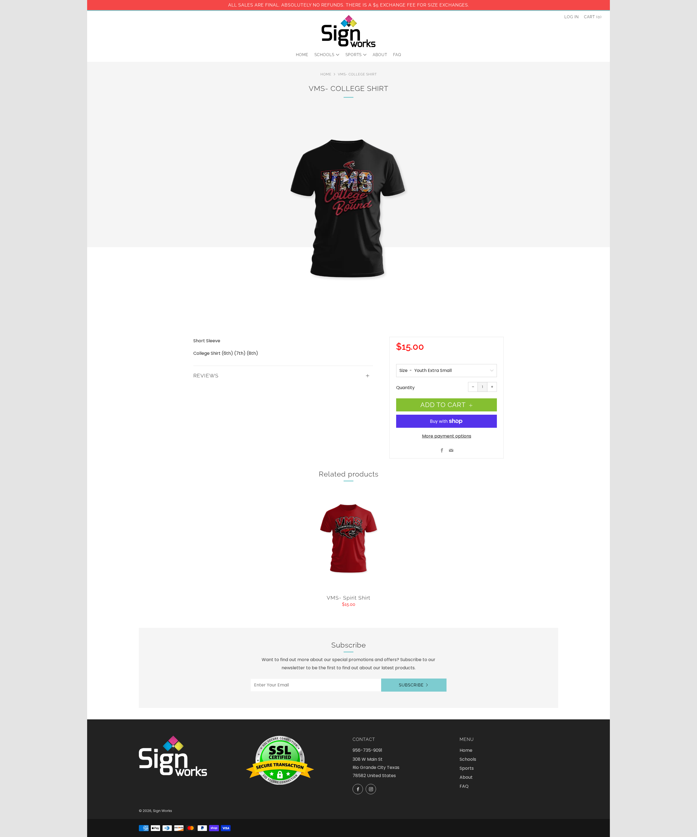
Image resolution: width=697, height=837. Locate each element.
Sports (354, 55)
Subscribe (411, 685)
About (380, 55)
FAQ (397, 55)
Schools (324, 55)
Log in (571, 17)
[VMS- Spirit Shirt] (348, 540)
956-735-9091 (367, 750)
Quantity (405, 387)
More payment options (446, 436)
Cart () (593, 17)
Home (302, 55)
